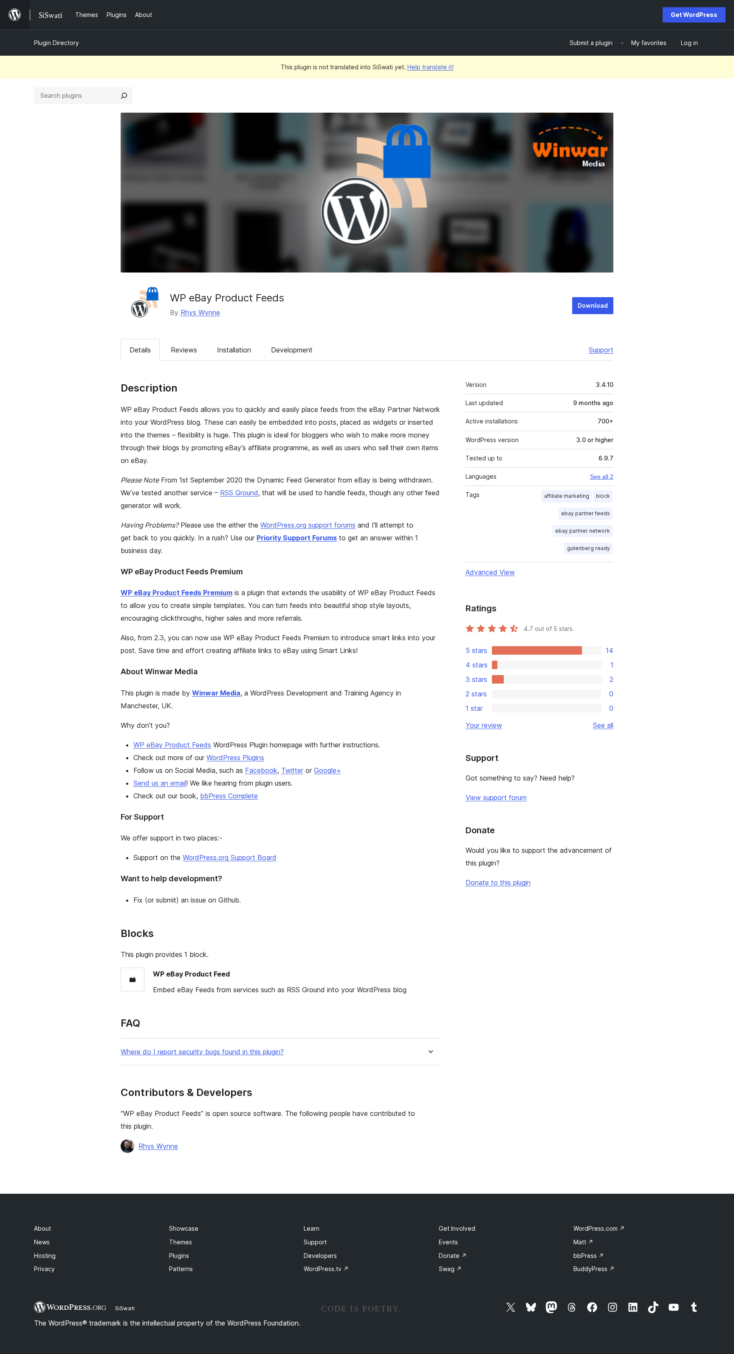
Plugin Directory (56, 42)
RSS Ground (239, 492)
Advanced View (490, 572)
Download (593, 305)
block (603, 496)
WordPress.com (599, 1228)
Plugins (179, 1255)
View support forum (496, 797)
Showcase (183, 1228)
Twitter (292, 770)
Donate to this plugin (498, 882)
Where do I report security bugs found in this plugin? (202, 1052)
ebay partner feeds (585, 513)
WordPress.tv (326, 1268)
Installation (234, 350)
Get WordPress (694, 14)
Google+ (327, 770)
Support (601, 350)
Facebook (261, 770)
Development (292, 350)
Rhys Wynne (200, 312)
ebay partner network (582, 531)
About (42, 1228)
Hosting (45, 1255)
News (42, 1242)
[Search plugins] (124, 95)
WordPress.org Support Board (230, 857)
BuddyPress (594, 1268)
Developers (320, 1255)
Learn (311, 1228)
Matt (583, 1242)
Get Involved (457, 1228)
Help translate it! (430, 67)
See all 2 (601, 476)
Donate (453, 1255)
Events (448, 1242)
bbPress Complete (229, 796)
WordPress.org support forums (308, 525)
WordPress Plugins (235, 757)
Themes (180, 1242)
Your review (484, 725)
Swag (450, 1268)
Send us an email (159, 783)
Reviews (184, 350)
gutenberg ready (588, 548)
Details (140, 350)
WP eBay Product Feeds (172, 745)
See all (603, 725)
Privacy (44, 1268)
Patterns (181, 1268)
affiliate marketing (566, 496)
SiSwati (125, 1308)
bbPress (588, 1255)
